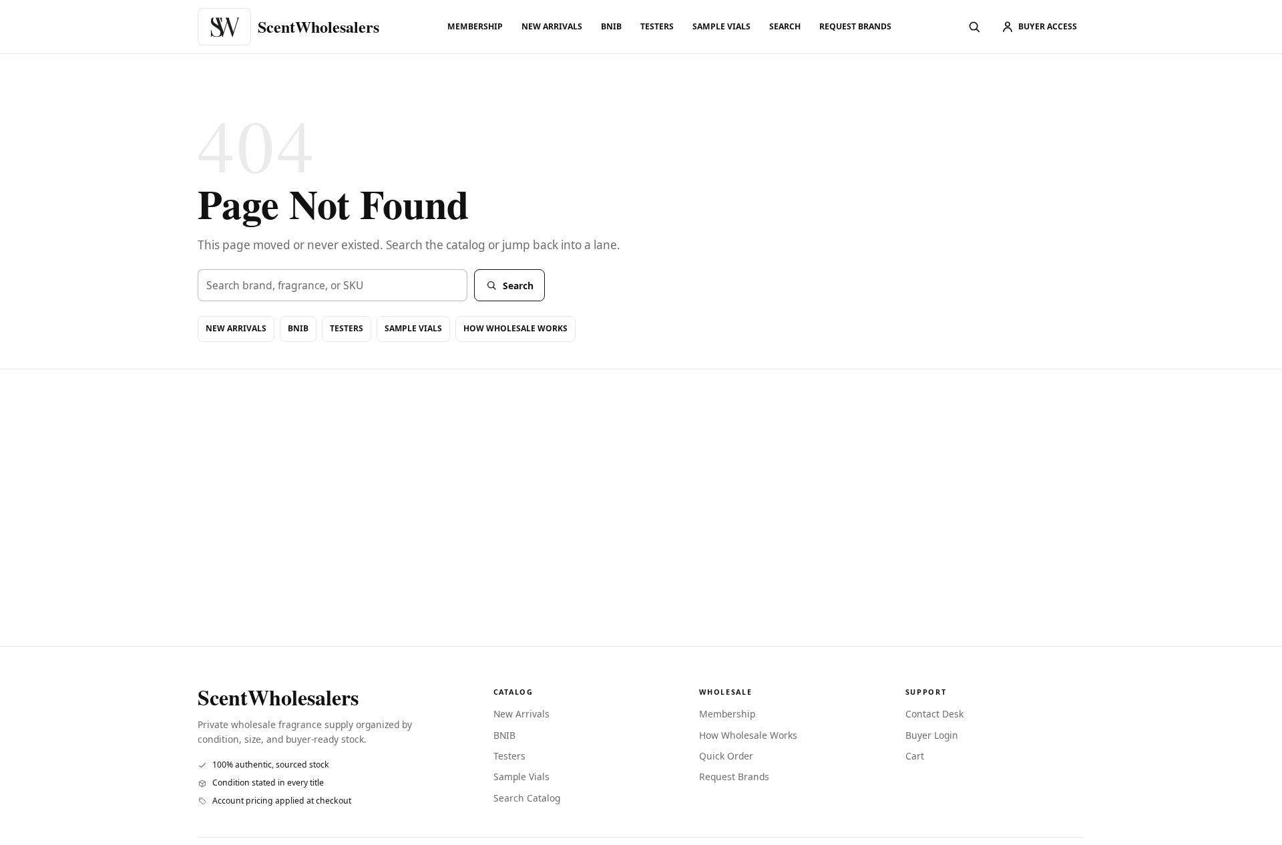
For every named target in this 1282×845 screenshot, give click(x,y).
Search (785, 26)
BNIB (611, 26)
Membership (475, 26)
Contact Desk (934, 713)
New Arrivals (551, 26)
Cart (914, 755)
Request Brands (855, 26)
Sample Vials (721, 26)
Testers (657, 26)
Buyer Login (931, 735)
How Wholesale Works (515, 328)
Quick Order (726, 755)
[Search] (974, 27)
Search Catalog (526, 798)
